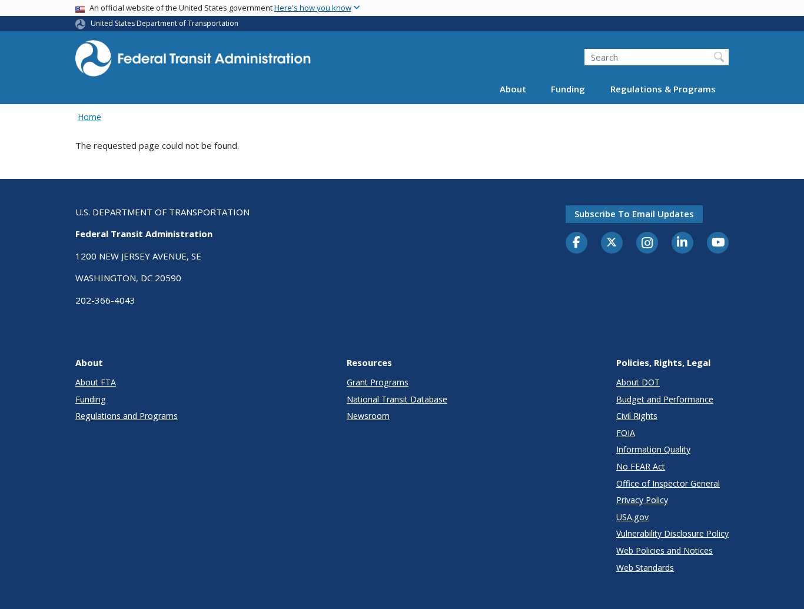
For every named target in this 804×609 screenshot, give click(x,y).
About (513, 89)
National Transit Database (397, 399)
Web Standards (645, 567)
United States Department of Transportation (164, 23)
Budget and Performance (664, 399)
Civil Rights (636, 415)
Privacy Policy (642, 499)
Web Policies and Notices (664, 550)
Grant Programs (377, 382)
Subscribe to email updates (634, 213)
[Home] (193, 62)
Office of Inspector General (668, 483)
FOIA (625, 432)
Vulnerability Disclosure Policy (672, 533)
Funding (568, 89)
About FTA (95, 382)
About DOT (638, 382)
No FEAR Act (640, 466)
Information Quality (653, 449)
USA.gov (632, 517)
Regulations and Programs (126, 415)
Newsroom (368, 415)
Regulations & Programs (663, 89)
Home (89, 116)
